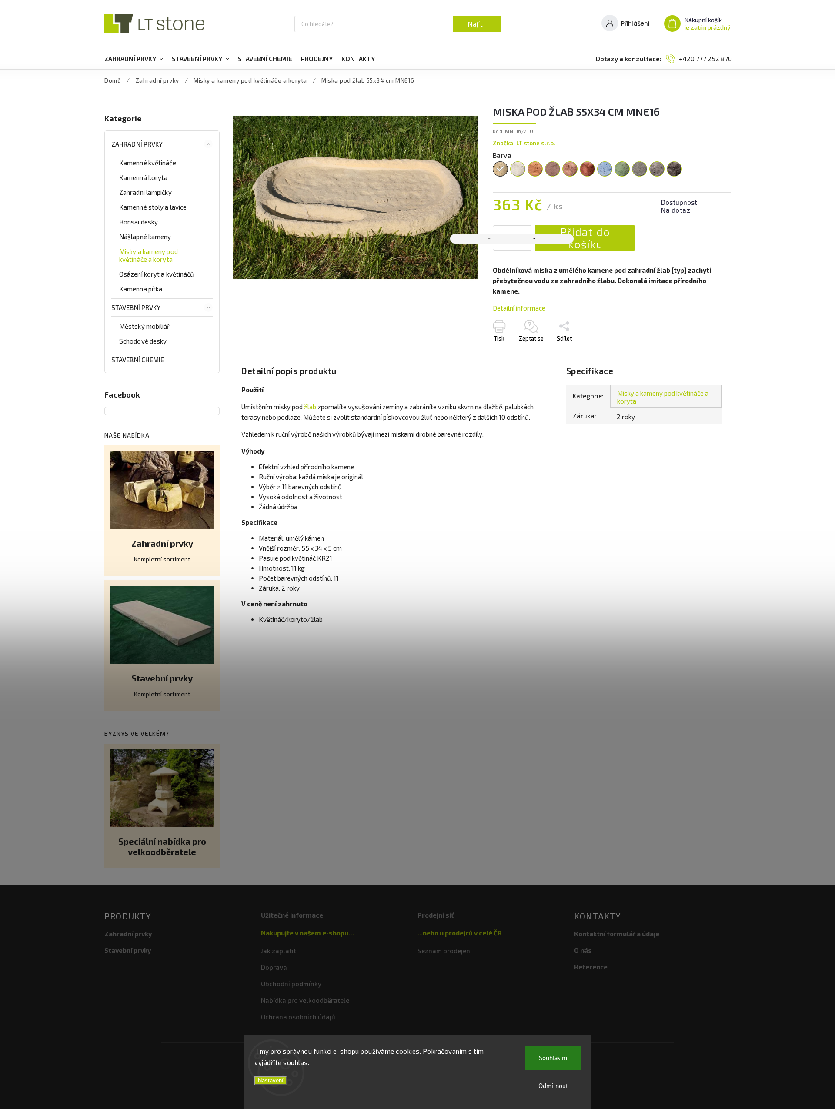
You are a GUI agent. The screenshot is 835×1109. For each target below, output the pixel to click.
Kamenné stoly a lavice (153, 207)
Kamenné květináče (147, 163)
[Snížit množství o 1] (534, 239)
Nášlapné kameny (145, 237)
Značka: (524, 143)
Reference (591, 967)
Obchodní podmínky (291, 984)
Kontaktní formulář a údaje (616, 934)
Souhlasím (553, 1058)
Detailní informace (519, 308)
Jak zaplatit (278, 951)
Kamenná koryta (143, 177)
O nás (583, 950)
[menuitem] (133, 59)
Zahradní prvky (137, 144)
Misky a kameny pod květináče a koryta (148, 255)
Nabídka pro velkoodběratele (305, 1000)
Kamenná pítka (140, 289)
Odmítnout (553, 1086)
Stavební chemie (137, 360)
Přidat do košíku (585, 238)
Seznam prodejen (444, 951)
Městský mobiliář (144, 326)
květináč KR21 (312, 558)
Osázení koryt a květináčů (156, 274)
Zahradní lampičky (145, 192)
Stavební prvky (135, 307)
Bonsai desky (138, 222)
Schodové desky (143, 341)
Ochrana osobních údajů (298, 1017)
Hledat (477, 24)
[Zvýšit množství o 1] (489, 239)
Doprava (274, 967)
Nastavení (271, 1080)
